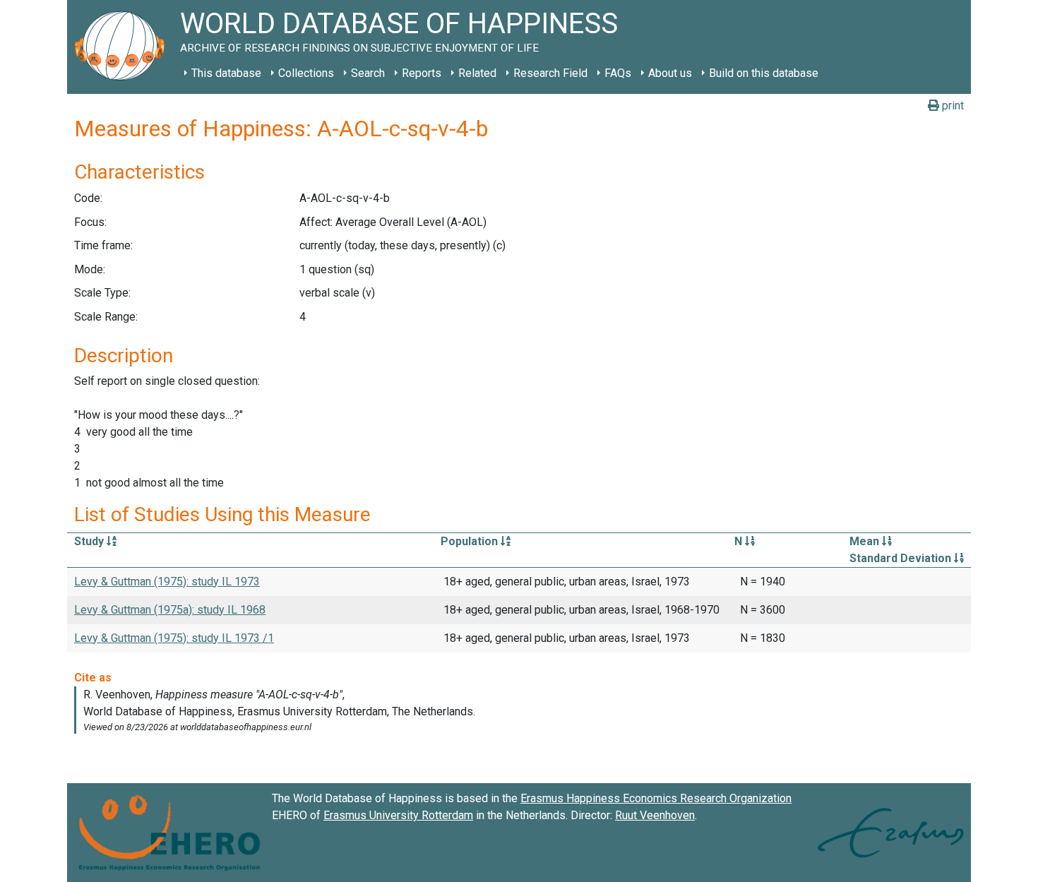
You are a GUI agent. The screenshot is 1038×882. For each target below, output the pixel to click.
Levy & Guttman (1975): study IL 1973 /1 (174, 638)
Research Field (550, 73)
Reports (421, 73)
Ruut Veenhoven (655, 815)
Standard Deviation (901, 558)
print (951, 105)
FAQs (617, 73)
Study (90, 541)
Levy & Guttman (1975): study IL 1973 (167, 581)
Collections (306, 73)
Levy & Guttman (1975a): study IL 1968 (170, 609)
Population (471, 541)
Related (477, 73)
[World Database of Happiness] (123, 47)
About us (670, 73)
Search (368, 73)
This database (226, 73)
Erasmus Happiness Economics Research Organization (656, 798)
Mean (865, 541)
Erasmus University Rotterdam (398, 815)
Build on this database (763, 73)
